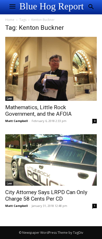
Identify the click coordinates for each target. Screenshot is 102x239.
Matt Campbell (16, 121)
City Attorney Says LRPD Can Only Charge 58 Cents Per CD (46, 195)
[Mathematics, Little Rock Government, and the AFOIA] (51, 69)
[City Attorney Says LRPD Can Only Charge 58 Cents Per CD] (51, 160)
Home (9, 20)
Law (9, 98)
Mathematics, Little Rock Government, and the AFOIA (38, 110)
